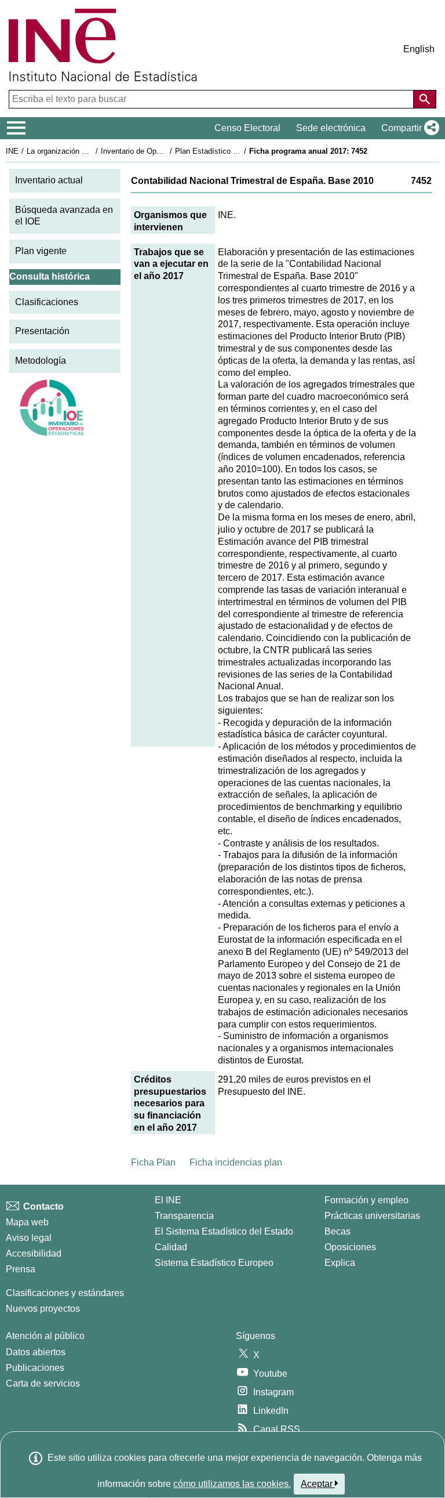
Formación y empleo (366, 1200)
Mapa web (27, 1222)
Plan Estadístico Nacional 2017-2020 (237, 151)
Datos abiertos (35, 1352)
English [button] (419, 49)
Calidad (171, 1247)
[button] (408, 128)
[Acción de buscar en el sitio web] (424, 99)
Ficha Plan (153, 1162)
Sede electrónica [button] (331, 128)
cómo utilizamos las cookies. (232, 1484)
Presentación (42, 331)
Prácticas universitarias (372, 1216)
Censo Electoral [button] (247, 128)
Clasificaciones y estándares (65, 1293)
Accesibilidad (33, 1253)
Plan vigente (41, 251)
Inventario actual (49, 180)
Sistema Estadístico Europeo (214, 1263)
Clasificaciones (46, 302)
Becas (337, 1231)
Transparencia (184, 1216)
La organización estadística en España (92, 151)
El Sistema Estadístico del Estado (224, 1231)
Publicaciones (35, 1368)
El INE (168, 1200)
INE (12, 151)
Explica (339, 1263)
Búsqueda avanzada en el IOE (64, 216)
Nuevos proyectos (43, 1309)
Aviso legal (29, 1238)
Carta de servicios (43, 1383)
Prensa (20, 1269)
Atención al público (45, 1336)
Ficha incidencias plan (235, 1162)
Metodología (40, 361)
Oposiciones (350, 1247)
